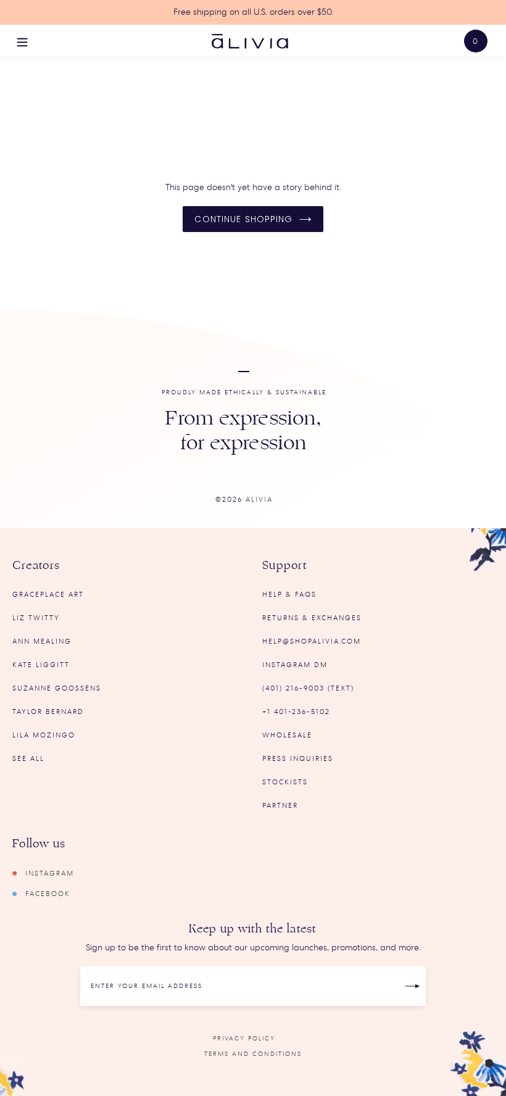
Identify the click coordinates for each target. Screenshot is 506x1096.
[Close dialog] (484, 386)
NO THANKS (158, 626)
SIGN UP (159, 600)
